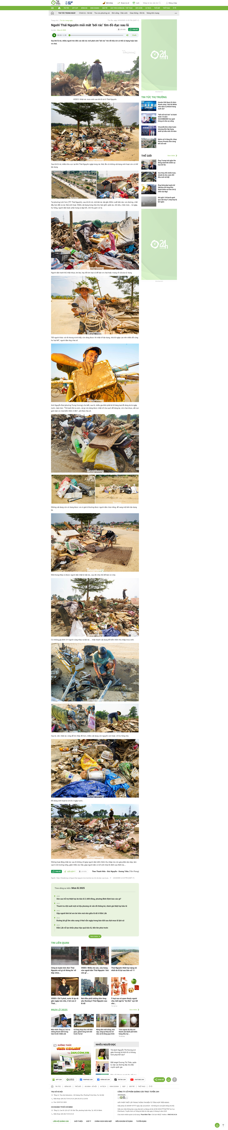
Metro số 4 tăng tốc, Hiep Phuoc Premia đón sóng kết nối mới (167, 141)
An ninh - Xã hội (91, 1086)
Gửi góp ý (71, 871)
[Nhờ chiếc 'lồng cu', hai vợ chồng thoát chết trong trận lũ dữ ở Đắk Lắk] (61, 1021)
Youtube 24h (139, 1079)
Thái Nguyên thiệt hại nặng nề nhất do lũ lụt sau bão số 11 (124, 969)
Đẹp (123, 1086)
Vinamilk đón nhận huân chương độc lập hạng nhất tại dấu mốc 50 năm (167, 129)
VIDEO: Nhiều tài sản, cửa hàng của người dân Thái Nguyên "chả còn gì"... (95, 970)
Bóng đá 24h (105, 1079)
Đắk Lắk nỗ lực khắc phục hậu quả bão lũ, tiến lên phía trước (82, 928)
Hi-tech (148, 8)
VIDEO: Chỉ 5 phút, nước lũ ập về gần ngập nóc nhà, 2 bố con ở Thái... (64, 1001)
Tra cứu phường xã (101, 13)
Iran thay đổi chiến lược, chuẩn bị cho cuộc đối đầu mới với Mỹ (167, 175)
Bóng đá (84, 8)
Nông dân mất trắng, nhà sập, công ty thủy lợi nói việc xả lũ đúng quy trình (105, 1032)
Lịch (137, 3)
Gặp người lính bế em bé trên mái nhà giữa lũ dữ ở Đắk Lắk (82, 913)
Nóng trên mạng (153, 13)
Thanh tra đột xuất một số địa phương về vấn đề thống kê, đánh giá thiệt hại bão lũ (92, 906)
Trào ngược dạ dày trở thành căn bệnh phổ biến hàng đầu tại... (128, 1032)
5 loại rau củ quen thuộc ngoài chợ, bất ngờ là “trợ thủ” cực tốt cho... (124, 1001)
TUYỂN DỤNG (141, 1121)
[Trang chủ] (54, 13)
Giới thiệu (78, 1121)
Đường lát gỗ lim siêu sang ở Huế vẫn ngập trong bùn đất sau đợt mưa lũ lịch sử (90, 920)
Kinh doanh (94, 8)
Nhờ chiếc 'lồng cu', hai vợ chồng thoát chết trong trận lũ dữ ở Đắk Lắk (60, 1032)
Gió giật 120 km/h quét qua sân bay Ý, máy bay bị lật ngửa (167, 200)
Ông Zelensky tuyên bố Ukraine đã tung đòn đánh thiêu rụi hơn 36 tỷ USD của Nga (167, 188)
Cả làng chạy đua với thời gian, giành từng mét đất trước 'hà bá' (83, 1032)
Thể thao (166, 8)
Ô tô (174, 8)
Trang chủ (54, 20)
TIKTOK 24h (122, 1079)
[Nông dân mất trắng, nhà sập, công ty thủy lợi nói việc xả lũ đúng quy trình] (106, 1021)
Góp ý (88, 1121)
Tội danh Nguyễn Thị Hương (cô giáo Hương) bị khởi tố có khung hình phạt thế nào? (123, 1052)
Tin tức (66, 8)
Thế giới (157, 8)
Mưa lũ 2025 (61, 30)
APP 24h (59, 1079)
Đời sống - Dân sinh (119, 13)
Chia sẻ (135, 29)
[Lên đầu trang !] (223, 1125)
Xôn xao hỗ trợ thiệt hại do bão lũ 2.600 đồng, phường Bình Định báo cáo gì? (89, 899)
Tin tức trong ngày (67, 13)
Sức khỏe (138, 8)
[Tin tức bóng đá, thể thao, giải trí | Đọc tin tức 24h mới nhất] (55, 3)
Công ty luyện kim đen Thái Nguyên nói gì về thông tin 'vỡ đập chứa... (63, 970)
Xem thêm (94, 936)
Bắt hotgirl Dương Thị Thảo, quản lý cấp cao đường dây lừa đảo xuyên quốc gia (123, 1064)
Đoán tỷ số (125, 3)
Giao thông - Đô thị (137, 13)
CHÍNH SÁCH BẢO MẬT (103, 1121)
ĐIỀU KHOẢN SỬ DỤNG (124, 1121)
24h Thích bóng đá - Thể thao (121, 8)
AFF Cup (75, 8)
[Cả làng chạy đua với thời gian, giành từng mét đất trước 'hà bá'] (84, 1021)
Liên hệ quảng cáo (61, 1121)
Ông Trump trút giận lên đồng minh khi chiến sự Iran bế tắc (167, 163)
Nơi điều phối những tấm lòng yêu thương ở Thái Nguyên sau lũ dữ (94, 1001)
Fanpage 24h (88, 1079)
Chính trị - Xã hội (85, 13)
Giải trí (104, 8)
